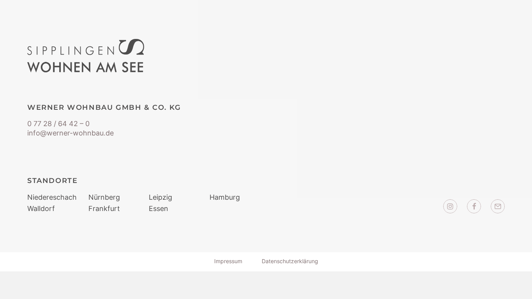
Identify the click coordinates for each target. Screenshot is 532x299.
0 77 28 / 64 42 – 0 (58, 124)
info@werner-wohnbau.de (70, 133)
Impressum (228, 261)
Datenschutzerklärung (290, 261)
